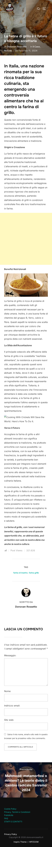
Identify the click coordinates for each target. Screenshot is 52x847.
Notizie (8, 50)
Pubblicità (8, 815)
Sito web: (9, 719)
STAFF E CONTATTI (13, 821)
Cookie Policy (10, 809)
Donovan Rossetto (17, 46)
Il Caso (36, 46)
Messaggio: (10, 655)
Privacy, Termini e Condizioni (17, 812)
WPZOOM (34, 842)
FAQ (6, 818)
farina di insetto (20, 573)
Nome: (7, 691)
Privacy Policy (10, 834)
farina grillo (34, 573)
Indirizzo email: (12, 705)
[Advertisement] (26, 239)
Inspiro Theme (20, 842)
